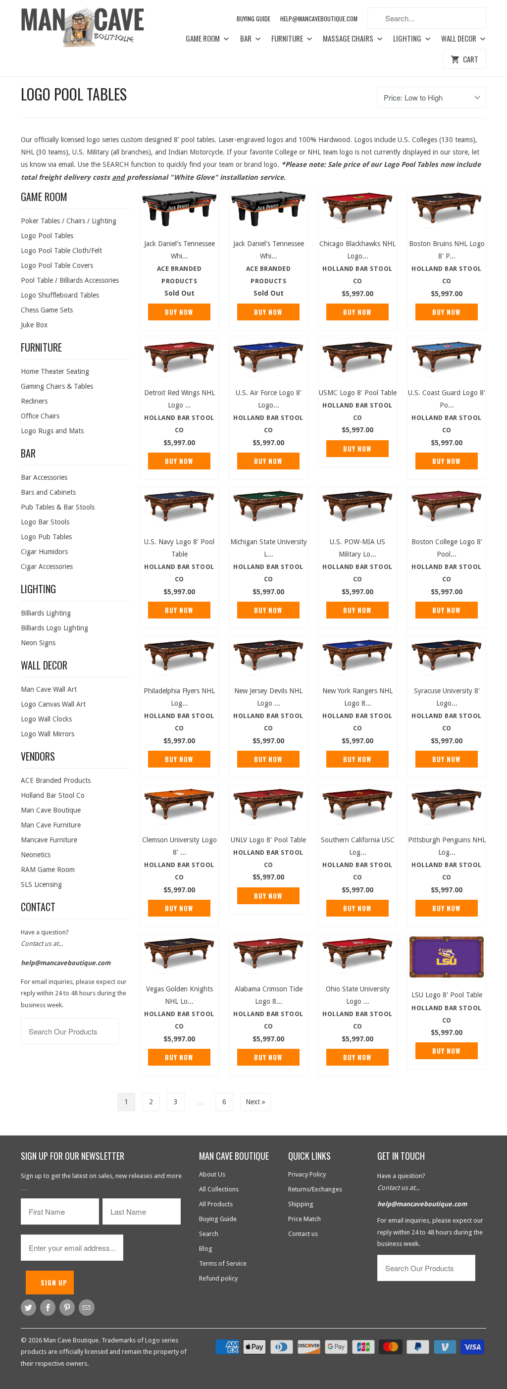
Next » (255, 1102)
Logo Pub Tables (46, 537)
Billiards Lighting (46, 613)
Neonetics (36, 855)
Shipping (300, 1204)
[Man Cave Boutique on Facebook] (47, 1307)
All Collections (219, 1189)
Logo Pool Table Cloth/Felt (61, 251)
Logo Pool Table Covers (57, 265)
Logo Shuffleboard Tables (60, 295)
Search (208, 1233)
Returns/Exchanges (315, 1189)
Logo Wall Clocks (46, 719)
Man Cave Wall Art (49, 689)
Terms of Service (223, 1263)
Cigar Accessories (47, 566)
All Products (216, 1204)
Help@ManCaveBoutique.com (318, 18)
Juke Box (34, 325)
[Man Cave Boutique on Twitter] (28, 1307)
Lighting (408, 39)
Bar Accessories (44, 477)
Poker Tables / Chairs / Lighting (68, 221)
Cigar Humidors (44, 552)
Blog (205, 1248)
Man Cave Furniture (51, 825)
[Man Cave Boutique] (90, 29)
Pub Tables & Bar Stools (58, 507)
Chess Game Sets (47, 310)
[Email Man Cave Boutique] (86, 1307)
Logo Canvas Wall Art (53, 704)
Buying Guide (253, 18)
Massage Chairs (349, 39)
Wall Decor (459, 39)
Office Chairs (40, 416)
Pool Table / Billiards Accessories (70, 280)
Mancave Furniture (49, 840)
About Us (212, 1174)
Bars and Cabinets (48, 492)
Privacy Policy (307, 1174)
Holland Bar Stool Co (53, 795)
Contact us (303, 1233)
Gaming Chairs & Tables (57, 386)
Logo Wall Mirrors (47, 734)
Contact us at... (42, 943)
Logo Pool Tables (74, 94)
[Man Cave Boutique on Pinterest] (67, 1307)
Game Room (203, 39)
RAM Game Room (48, 870)
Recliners (34, 401)
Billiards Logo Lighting (54, 628)
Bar (246, 39)
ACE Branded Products (56, 780)
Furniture (287, 39)
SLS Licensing (41, 884)
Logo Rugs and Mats (52, 431)
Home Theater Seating (55, 371)
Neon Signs (38, 643)
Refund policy (218, 1278)
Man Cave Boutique (51, 810)
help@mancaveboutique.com (65, 963)
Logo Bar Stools (45, 522)
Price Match (304, 1219)
